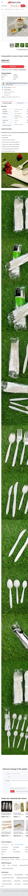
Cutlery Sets (22, 9)
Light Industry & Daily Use (9, 9)
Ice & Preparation (4, 847)
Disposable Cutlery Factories (8, 877)
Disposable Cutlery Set (6, 880)
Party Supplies (16, 847)
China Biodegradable (18, 874)
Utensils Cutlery (17, 880)
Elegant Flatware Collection (7, 868)
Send (12, 791)
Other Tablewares (16, 851)
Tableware (17, 9)
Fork (9, 865)
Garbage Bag (4, 849)
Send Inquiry (13, 66)
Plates (26, 851)
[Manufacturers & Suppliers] (14, 2)
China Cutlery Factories (7, 874)
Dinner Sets (3, 851)
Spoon (3, 865)
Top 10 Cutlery (17, 884)
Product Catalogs (19, 844)
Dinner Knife (14, 865)
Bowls (14, 849)
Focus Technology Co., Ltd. (16, 890)
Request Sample (22, 69)
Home (2, 9)
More (2, 854)
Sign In (3, 97)
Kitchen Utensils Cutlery (7, 884)
